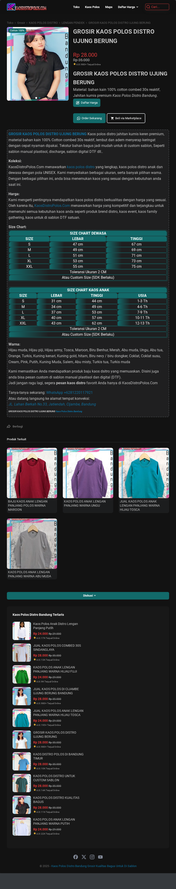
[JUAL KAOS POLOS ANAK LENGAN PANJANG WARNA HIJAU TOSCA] (144, 473)
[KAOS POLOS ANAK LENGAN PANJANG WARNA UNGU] (88, 473)
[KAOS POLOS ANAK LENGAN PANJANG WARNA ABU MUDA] (32, 544)
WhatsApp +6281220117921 (69, 392)
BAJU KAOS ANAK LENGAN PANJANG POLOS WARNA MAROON (27, 505)
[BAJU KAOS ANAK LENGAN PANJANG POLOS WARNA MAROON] (32, 473)
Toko (76, 7)
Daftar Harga (126, 7)
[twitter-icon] (83, 857)
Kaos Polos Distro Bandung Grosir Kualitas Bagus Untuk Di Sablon (94, 866)
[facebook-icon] (75, 857)
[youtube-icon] (100, 857)
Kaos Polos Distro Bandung (69, 411)
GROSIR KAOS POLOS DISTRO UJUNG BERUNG (47, 134)
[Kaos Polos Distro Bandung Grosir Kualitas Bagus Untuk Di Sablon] (27, 7)
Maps (109, 7)
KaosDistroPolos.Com (52, 205)
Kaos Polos (92, 7)
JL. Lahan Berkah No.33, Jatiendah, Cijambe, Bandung (52, 404)
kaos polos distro (81, 167)
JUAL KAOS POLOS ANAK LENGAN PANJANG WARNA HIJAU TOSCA (140, 505)
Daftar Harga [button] (89, 102)
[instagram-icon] (92, 857)
